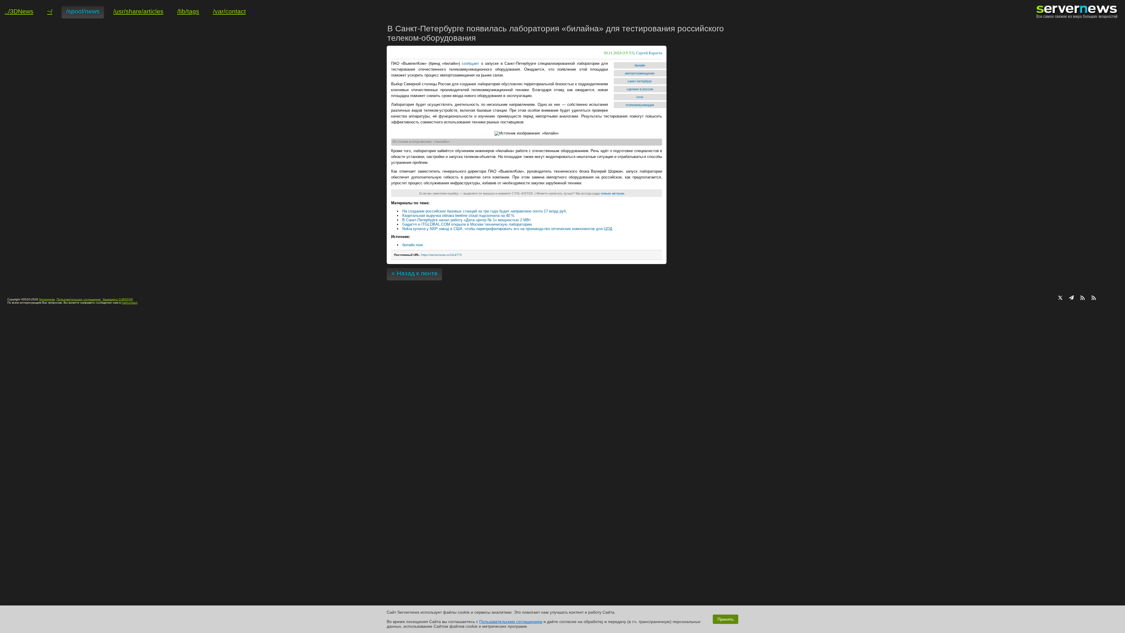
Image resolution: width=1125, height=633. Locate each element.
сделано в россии (640, 89)
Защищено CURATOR (118, 299)
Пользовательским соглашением (510, 621)
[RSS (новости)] (1093, 298)
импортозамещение (639, 73)
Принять (725, 619)
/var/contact (129, 302)
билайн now (412, 245)
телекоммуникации (639, 105)
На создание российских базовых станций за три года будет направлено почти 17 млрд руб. (484, 211)
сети (639, 97)
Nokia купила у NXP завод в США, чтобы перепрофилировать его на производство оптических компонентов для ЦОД (507, 229)
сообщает (470, 63)
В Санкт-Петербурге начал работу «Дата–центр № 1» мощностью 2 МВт (466, 220)
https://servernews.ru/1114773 (441, 254)
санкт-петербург (640, 81)
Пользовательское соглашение (79, 299)
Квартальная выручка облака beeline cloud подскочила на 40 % (458, 215)
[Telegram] (1071, 298)
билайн (640, 65)
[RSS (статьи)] (1082, 298)
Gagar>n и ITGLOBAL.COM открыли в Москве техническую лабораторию (467, 224)
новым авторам (612, 193)
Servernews (47, 299)
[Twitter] (1060, 298)
